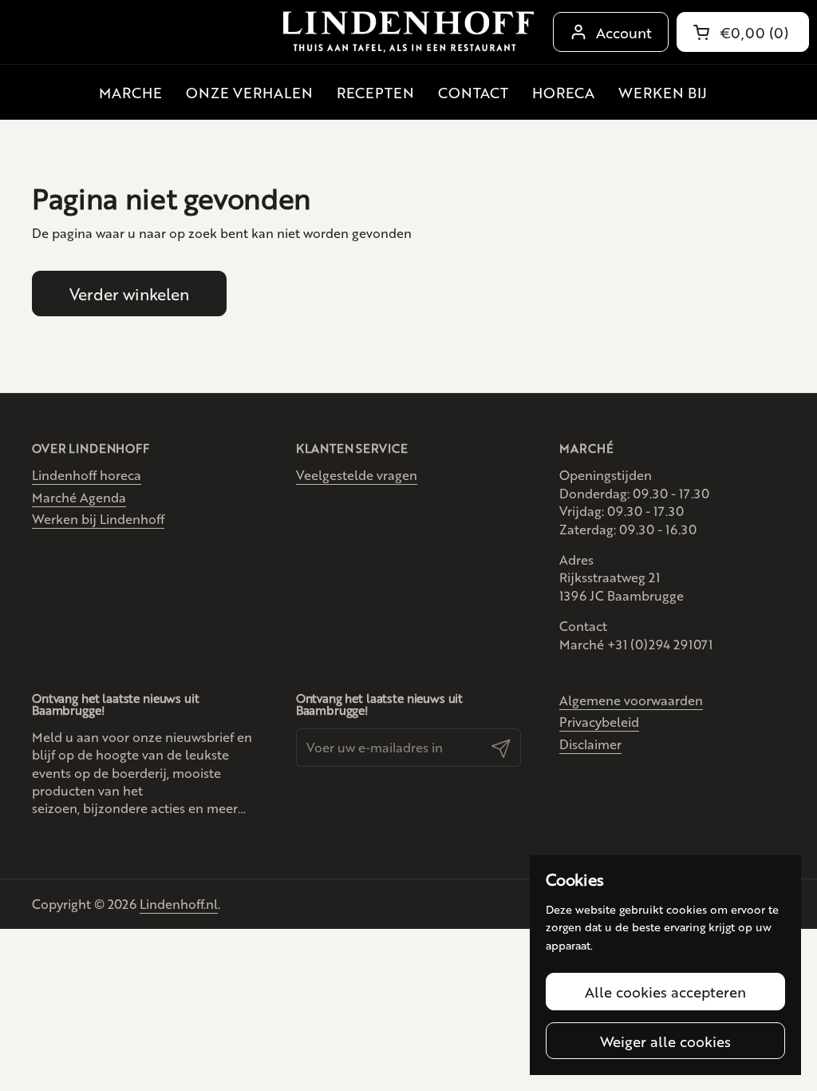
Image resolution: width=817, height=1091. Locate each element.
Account (624, 32)
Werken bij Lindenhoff (98, 518)
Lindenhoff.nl (179, 903)
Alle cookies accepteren (665, 991)
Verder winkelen (129, 293)
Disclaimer (590, 744)
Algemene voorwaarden (631, 700)
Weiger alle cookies (665, 1040)
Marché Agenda (79, 497)
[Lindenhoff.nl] (408, 32)
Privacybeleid (599, 721)
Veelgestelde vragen (356, 474)
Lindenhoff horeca (86, 474)
